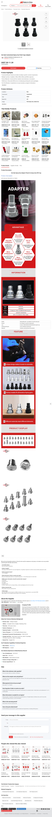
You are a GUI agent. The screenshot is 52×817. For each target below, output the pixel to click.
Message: (6, 726)
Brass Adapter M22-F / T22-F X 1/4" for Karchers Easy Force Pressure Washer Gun (36, 122)
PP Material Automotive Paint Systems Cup (4, 774)
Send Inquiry (13, 68)
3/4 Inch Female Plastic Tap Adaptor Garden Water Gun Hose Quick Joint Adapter (25, 156)
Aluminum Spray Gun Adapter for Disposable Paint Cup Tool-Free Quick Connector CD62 (26, 139)
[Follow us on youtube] (47, 808)
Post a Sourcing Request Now (36, 737)
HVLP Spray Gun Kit (33, 791)
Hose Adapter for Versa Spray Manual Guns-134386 (16, 139)
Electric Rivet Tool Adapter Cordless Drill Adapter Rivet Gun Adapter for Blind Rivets (6, 139)
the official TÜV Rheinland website (38, 600)
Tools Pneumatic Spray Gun (7, 803)
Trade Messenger (21, 808)
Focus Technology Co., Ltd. (17, 813)
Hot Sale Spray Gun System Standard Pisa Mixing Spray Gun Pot (15, 757)
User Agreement (33, 813)
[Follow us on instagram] (45, 808)
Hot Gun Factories (16, 797)
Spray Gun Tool (5, 800)
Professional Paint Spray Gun (8, 791)
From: (7, 719)
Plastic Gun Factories (6, 797)
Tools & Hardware (8, 9)
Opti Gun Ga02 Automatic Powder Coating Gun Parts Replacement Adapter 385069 (46, 139)
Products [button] (13, 5)
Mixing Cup (12, 645)
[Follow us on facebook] (41, 808)
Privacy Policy (45, 813)
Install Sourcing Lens (7, 810)
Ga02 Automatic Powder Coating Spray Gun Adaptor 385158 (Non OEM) (35, 139)
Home (2, 9)
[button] (2, 2)
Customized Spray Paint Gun (16, 800)
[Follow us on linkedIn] (37, 810)
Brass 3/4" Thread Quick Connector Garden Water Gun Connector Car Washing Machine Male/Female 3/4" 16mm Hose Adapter (36, 156)
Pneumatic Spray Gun (25, 9)
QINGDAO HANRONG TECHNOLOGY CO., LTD (13, 57)
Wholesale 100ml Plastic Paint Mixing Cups (35, 757)
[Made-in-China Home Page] (26, 2)
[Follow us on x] (43, 808)
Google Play (12, 808)
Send (11, 737)
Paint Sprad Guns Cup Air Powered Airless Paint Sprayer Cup (46, 774)
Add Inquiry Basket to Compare (26, 48)
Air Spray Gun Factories (38, 797)
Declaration (39, 813)
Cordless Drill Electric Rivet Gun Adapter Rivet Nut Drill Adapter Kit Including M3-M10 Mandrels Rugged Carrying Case (6, 156)
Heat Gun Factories (27, 797)
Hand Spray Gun (28, 800)
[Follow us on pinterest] (49, 808)
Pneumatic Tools (16, 9)
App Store (4, 808)
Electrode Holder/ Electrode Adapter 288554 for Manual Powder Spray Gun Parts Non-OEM (15, 122)
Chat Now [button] (39, 68)
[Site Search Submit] (34, 5)
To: (7, 723)
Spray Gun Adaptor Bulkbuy (21, 803)
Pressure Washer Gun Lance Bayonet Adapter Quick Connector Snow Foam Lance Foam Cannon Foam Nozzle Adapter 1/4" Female (16, 156)
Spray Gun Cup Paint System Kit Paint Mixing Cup (26, 757)
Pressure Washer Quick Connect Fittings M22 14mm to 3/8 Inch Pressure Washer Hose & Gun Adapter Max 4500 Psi (46, 156)
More (2, 806)
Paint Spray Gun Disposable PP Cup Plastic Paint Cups (5, 757)
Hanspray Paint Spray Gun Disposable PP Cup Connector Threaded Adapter (46, 122)
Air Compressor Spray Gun (21, 791)
